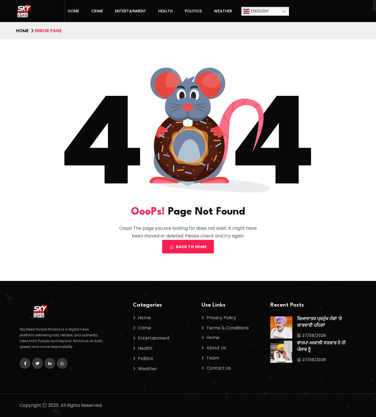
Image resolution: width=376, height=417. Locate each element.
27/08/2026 (314, 335)
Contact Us (218, 368)
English (259, 11)
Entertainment (130, 11)
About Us (216, 348)
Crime (97, 11)
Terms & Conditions (227, 328)
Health (165, 11)
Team (212, 358)
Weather (223, 11)
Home (73, 11)
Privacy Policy (221, 318)
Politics (193, 11)
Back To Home (191, 247)
